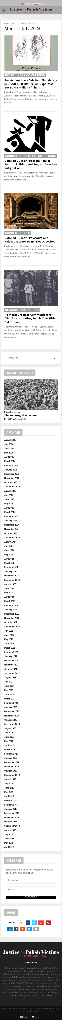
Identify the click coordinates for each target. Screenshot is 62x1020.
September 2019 (12, 775)
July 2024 (8, 546)
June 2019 (9, 788)
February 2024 (11, 567)
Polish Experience (12, 412)
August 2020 (10, 728)
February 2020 (11, 754)
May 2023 (8, 593)
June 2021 (9, 686)
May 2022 (8, 639)
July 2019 (8, 783)
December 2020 (11, 711)
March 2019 (9, 800)
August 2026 (10, 440)
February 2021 (11, 703)
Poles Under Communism (25, 75)
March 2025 (9, 512)
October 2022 (10, 622)
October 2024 (10, 533)
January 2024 (10, 571)
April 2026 (9, 457)
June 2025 (9, 499)
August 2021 (10, 677)
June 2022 (9, 635)
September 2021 (12, 673)
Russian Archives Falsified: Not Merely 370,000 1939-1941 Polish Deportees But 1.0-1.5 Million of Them (30, 84)
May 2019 (8, 792)
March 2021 (9, 699)
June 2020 (9, 737)
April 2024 (9, 559)
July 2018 (8, 834)
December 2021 (11, 660)
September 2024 (12, 537)
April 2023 (9, 597)
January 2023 (10, 610)
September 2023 (12, 580)
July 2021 (8, 682)
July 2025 (8, 495)
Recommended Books (22, 310)
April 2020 (9, 745)
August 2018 (10, 830)
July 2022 (8, 631)
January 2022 (10, 656)
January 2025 (10, 520)
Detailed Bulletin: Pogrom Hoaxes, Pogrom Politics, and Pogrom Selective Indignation (30, 164)
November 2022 (11, 618)
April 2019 (9, 796)
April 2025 (9, 508)
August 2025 (10, 491)
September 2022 (12, 627)
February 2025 (11, 516)
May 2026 (8, 453)
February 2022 (11, 652)
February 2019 (11, 805)
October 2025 (10, 482)
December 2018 (11, 813)
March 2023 (9, 601)
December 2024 (11, 525)
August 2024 (10, 542)
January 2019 (10, 809)
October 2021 (10, 669)
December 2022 (11, 614)
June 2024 (9, 550)
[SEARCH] (54, 358)
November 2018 (11, 817)
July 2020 (8, 732)
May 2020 (8, 741)
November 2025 (11, 478)
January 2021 (10, 707)
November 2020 (11, 716)
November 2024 (11, 529)
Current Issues (17, 156)
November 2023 (11, 576)
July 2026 (8, 444)
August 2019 (10, 779)
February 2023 (11, 605)
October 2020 (10, 720)
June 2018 (9, 839)
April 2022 (9, 643)
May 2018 (8, 843)
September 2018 (12, 826)
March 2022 (9, 648)
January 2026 (10, 470)
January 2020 (10, 758)
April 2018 (9, 847)
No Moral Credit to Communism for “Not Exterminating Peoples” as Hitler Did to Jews (30, 318)
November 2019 (11, 766)
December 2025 (11, 474)
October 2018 (10, 822)
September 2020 (12, 724)
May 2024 (8, 554)
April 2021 (9, 694)
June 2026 (9, 448)
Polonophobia (44, 156)
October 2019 (10, 771)
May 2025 (8, 503)
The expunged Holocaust (21, 415)
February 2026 (11, 465)
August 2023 (10, 584)
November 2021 (11, 665)
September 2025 (12, 486)
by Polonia (9, 419)
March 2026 (9, 461)
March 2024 (9, 563)
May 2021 (8, 690)
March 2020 (9, 749)
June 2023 (9, 588)
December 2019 (11, 762)
